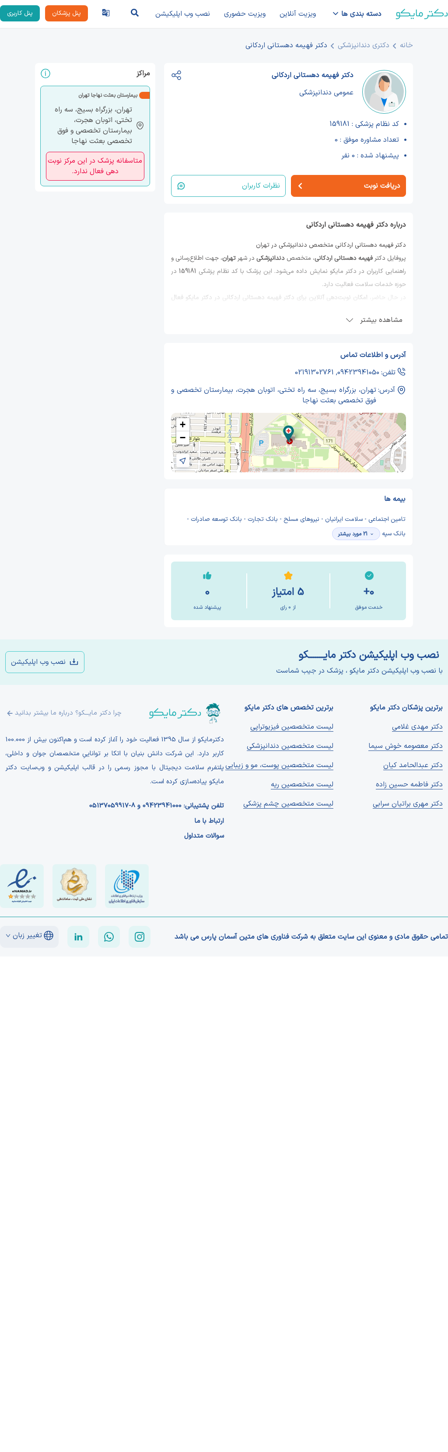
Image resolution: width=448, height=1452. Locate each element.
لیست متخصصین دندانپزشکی (290, 746)
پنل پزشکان (66, 13)
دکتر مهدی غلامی (417, 727)
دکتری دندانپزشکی (363, 45)
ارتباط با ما (209, 821)
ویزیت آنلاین (298, 14)
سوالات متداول (204, 836)
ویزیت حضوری (245, 14)
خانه (406, 45)
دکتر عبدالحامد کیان (413, 765)
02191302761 (314, 372)
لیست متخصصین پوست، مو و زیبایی (279, 765)
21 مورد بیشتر (353, 534)
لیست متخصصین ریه (302, 784)
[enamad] (22, 886)
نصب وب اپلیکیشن (182, 14)
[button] (288, 434)
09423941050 (358, 372)
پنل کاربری (20, 13)
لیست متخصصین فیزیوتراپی (291, 727)
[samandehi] (74, 886)
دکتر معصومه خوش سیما (405, 746)
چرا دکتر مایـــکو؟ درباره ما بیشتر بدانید (68, 713)
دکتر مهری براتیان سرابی (408, 804)
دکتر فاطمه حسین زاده (409, 784)
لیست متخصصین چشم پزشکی (288, 804)
